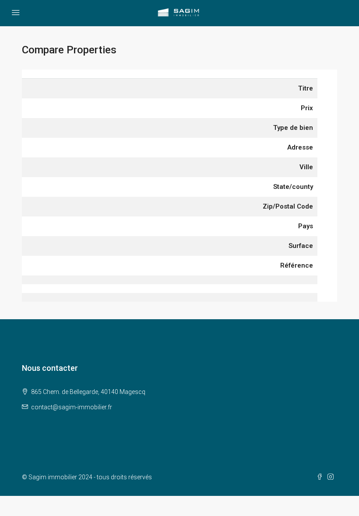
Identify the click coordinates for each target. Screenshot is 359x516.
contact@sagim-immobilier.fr (71, 407)
